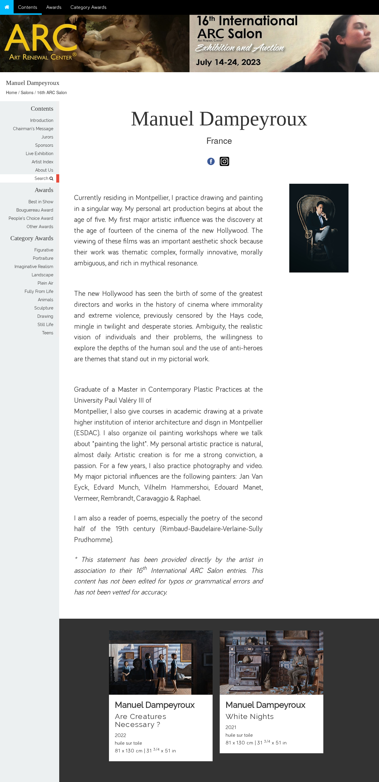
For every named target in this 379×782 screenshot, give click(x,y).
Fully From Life (39, 291)
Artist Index (42, 161)
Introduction (41, 120)
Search (42, 178)
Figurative (43, 250)
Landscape (42, 275)
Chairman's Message (33, 128)
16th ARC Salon (52, 92)
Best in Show (40, 201)
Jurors (47, 137)
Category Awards (88, 7)
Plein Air (45, 283)
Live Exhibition (39, 153)
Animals (45, 299)
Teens (47, 332)
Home (11, 92)
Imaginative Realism (34, 266)
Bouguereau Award (34, 210)
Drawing (45, 316)
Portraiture (43, 258)
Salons (27, 92)
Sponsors (44, 145)
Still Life (45, 324)
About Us (44, 170)
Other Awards (40, 226)
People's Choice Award (31, 218)
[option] (284, 42)
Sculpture (43, 308)
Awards (54, 7)
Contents (27, 7)
